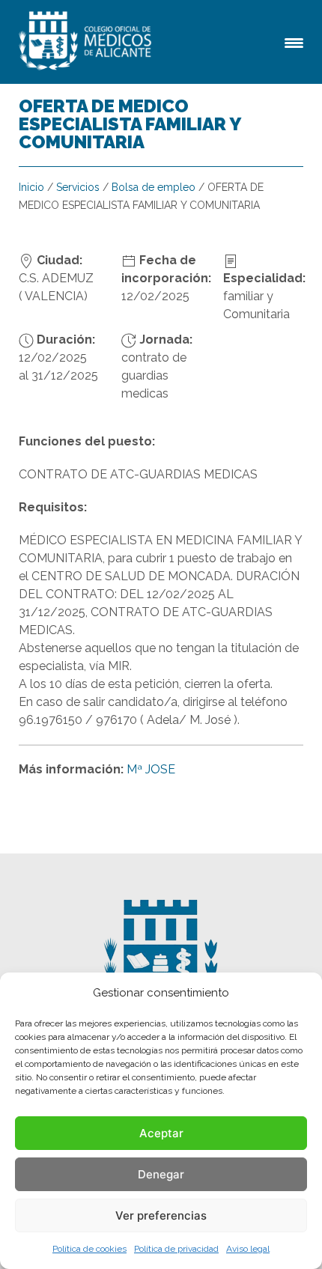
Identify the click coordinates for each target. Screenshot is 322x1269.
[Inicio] (88, 42)
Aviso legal (248, 1249)
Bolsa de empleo (153, 187)
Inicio (31, 187)
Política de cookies (89, 1249)
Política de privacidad (176, 1249)
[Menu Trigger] (294, 41)
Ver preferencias (161, 1215)
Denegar (161, 1174)
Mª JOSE (151, 769)
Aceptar (161, 1133)
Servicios (78, 187)
